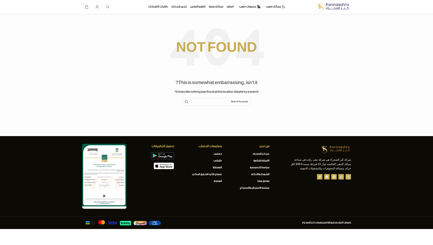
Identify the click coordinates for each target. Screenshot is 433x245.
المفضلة (217, 167)
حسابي (217, 154)
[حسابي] (97, 6)
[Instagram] (348, 176)
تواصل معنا (263, 181)
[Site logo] (333, 7)
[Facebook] (327, 176)
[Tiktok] (319, 176)
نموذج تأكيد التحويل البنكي (207, 174)
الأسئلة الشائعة (261, 161)
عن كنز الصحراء (260, 154)
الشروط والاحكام (260, 174)
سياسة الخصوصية (259, 167)
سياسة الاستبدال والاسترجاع (254, 188)
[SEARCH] (186, 102)
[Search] (107, 6)
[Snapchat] (334, 176)
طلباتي (217, 161)
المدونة (218, 181)
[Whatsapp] (341, 176)
